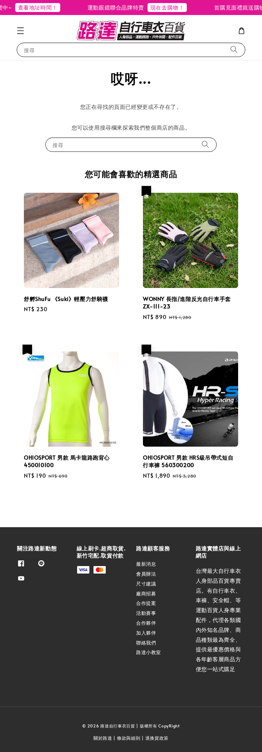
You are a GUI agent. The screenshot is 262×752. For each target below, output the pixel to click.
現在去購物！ (161, 7)
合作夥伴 (146, 623)
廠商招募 (146, 593)
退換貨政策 (157, 738)
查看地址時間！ (31, 7)
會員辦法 (146, 573)
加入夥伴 (146, 633)
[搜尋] (234, 49)
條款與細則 (129, 738)
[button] (20, 30)
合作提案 (146, 603)
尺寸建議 (146, 583)
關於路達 (102, 738)
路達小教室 (148, 652)
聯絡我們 (146, 642)
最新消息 (146, 564)
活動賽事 (146, 613)
